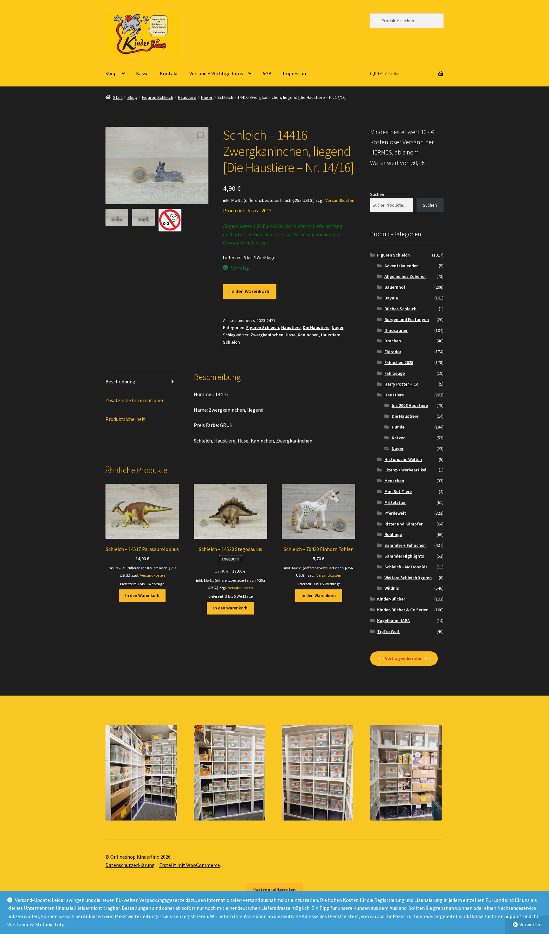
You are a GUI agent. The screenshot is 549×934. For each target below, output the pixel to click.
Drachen (392, 341)
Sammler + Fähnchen (405, 545)
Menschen (394, 481)
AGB (267, 73)
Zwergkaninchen (267, 335)
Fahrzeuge (394, 373)
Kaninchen (308, 335)
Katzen (399, 438)
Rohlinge (393, 534)
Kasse (142, 73)
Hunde (398, 427)
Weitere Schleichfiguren (408, 577)
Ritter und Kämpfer (403, 524)
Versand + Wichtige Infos (216, 73)
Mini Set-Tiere (398, 491)
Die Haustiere (316, 327)
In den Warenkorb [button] (142, 595)
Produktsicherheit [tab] (125, 419)
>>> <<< (403, 658)
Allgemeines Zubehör (405, 276)
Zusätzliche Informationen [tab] (135, 400)
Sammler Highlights (404, 556)
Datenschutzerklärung (130, 865)
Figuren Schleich (157, 97)
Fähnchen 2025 (398, 362)
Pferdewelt (395, 513)
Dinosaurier (396, 330)
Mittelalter (395, 502)
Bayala (391, 298)
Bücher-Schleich (400, 309)
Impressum (295, 73)
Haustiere (187, 97)
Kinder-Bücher (391, 599)
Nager (207, 97)
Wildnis (391, 588)
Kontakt (169, 73)
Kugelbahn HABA (393, 620)
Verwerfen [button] (530, 924)
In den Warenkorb (249, 291)
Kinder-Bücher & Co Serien (403, 610)
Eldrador (392, 351)
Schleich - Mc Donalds (406, 567)
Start (118, 97)
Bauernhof (394, 287)
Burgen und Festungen (406, 319)
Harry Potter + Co (401, 384)
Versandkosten (339, 200)
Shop (111, 73)
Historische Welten (403, 459)
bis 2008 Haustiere (410, 405)
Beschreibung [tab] (120, 381)
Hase (290, 335)
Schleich (231, 342)
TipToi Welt (388, 631)
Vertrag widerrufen (274, 890)
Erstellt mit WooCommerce (189, 865)
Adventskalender (401, 266)
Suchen (377, 194)
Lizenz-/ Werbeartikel (405, 470)
